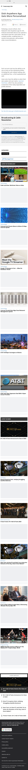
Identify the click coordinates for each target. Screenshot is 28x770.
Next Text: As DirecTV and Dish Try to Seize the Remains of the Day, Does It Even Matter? (14, 709)
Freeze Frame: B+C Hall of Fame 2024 (14, 715)
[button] (2, 6)
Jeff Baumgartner (7, 19)
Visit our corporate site (12, 725)
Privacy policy (5, 741)
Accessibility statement (7, 748)
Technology (4, 9)
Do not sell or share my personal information (12, 760)
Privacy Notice (20, 138)
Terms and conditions (7, 735)
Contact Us (4, 757)
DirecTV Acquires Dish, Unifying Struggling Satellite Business (13, 702)
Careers (3, 751)
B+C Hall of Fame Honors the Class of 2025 (14, 689)
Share (5, 24)
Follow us (16, 24)
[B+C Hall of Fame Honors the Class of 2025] (14, 685)
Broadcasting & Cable (17, 19)
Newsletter (24, 24)
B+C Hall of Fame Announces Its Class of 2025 (15, 696)
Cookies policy (5, 745)
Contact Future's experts (7, 738)
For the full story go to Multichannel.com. (13, 111)
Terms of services (18, 136)
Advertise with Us (6, 754)
